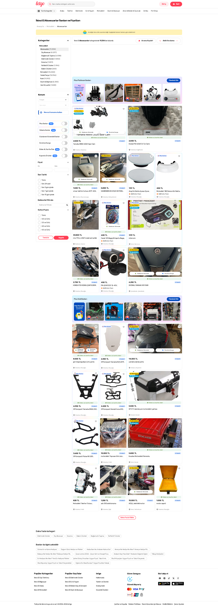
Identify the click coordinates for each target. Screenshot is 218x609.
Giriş (164, 4)
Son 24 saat (46, 184)
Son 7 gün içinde (47, 191)
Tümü (44, 180)
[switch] (64, 123)
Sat (177, 4)
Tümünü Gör (173, 80)
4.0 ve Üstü (46, 226)
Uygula (61, 238)
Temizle (46, 238)
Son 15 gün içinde (48, 195)
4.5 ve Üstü (46, 230)
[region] (127, 93)
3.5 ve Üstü (46, 223)
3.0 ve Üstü (46, 219)
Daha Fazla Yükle (127, 518)
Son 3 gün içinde (47, 187)
